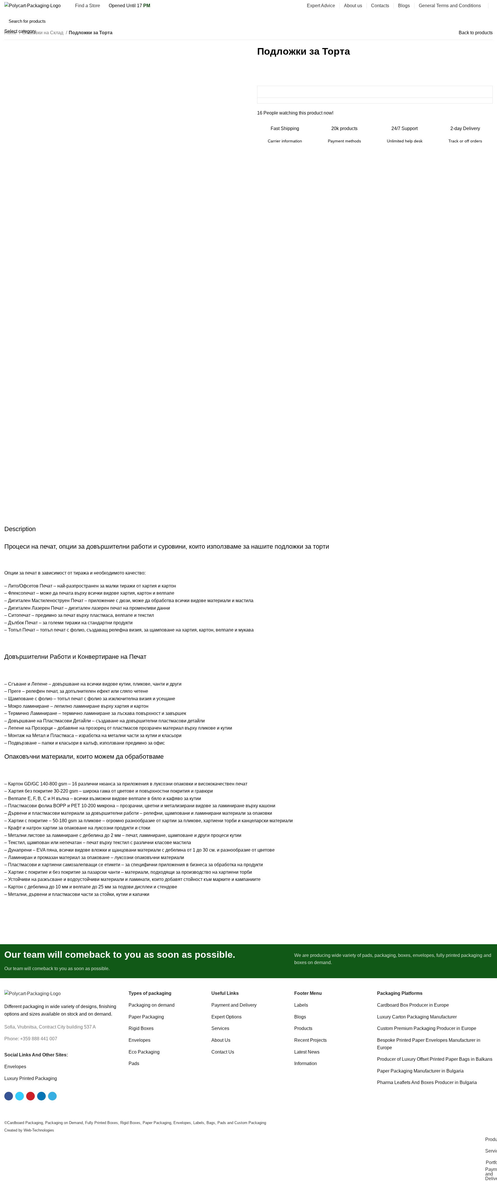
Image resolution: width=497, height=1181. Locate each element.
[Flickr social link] (483, 18)
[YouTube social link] (470, 18)
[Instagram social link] (463, 18)
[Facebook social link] (450, 18)
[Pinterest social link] (477, 18)
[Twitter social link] (457, 18)
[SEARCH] (431, 18)
